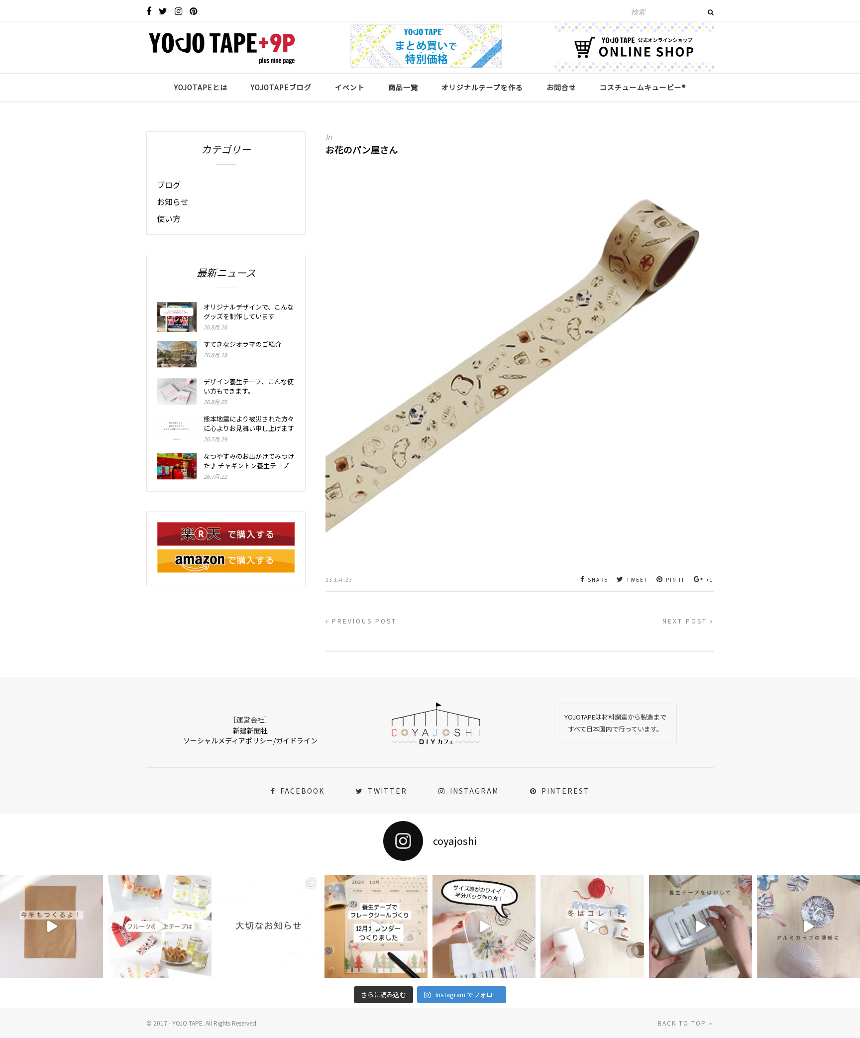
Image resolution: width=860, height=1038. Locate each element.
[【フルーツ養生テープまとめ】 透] (159, 926)
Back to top (683, 1023)
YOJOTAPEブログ (281, 87)
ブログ (169, 185)
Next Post (686, 621)
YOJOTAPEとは (200, 87)
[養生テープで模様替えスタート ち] (700, 926)
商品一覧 (403, 87)
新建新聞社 (250, 730)
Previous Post (363, 621)
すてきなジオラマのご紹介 (242, 344)
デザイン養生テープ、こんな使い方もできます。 (249, 386)
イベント (350, 87)
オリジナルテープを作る (482, 87)
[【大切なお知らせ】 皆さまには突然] (268, 926)
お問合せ (561, 87)
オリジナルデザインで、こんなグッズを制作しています (249, 311)
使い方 (169, 218)
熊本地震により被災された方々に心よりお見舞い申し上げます (249, 423)
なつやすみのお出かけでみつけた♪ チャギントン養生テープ (249, 460)
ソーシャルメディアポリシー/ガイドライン (250, 740)
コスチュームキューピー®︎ (643, 87)
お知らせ (173, 202)
